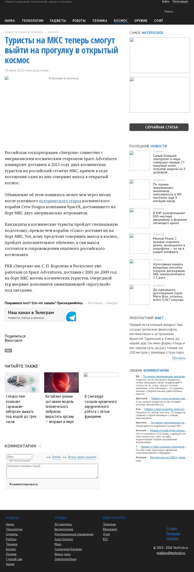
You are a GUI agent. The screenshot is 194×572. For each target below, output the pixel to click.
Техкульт (26, 11)
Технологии (33, 21)
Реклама (172, 538)
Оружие (141, 21)
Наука (10, 21)
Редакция (173, 533)
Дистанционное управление (73, 534)
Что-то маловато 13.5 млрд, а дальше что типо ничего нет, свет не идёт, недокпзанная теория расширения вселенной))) (161, 438)
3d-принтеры (63, 524)
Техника (99, 21)
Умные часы (62, 554)
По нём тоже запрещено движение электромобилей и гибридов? (156, 451)
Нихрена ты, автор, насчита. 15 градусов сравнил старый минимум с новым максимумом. (160, 415)
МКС (8, 350)
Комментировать (23, 484)
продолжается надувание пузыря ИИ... (159, 425)
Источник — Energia (102, 303)
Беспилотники (63, 529)
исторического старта (60, 200)
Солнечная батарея (68, 549)
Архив (10, 564)
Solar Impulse (63, 539)
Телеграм (109, 524)
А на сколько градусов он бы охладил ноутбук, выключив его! (158, 403)
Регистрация (180, 1)
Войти (57, 457)
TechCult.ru (180, 548)
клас (138, 460)
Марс (58, 544)
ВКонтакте (110, 529)
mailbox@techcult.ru (171, 553)
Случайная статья (161, 127)
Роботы (79, 21)
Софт (158, 21)
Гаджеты (58, 21)
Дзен (106, 534)
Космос (121, 21)
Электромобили (65, 559)
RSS (105, 539)
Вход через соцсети (82, 457)
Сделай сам (14, 559)
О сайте (172, 529)
